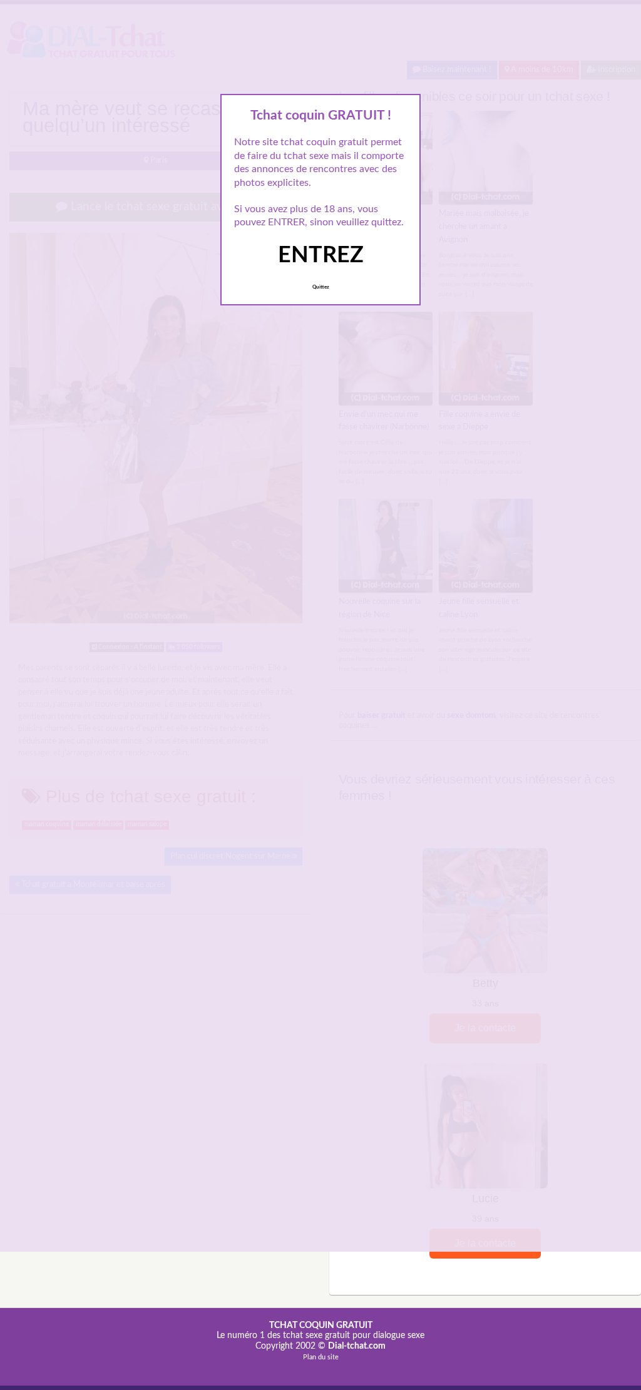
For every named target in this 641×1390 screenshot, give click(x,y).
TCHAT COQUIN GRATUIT (320, 1325)
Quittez (320, 287)
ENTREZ (321, 255)
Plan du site (321, 1357)
